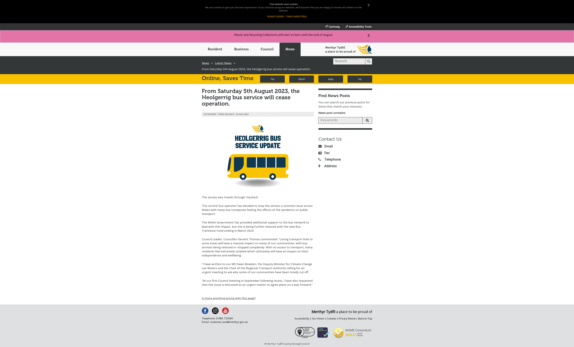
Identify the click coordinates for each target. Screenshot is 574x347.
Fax (327, 152)
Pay (272, 79)
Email (328, 146)
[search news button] (367, 120)
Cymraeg (334, 27)
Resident (215, 49)
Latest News (223, 63)
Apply (330, 79)
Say (360, 79)
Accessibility (302, 318)
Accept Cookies (275, 16)
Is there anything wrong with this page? (229, 298)
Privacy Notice (347, 318)
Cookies (331, 318)
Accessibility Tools (359, 27)
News (290, 49)
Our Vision (318, 318)
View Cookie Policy (297, 16)
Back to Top (365, 318)
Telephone (332, 159)
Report (301, 79)
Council (267, 49)
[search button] (368, 61)
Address (330, 166)
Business (241, 49)
